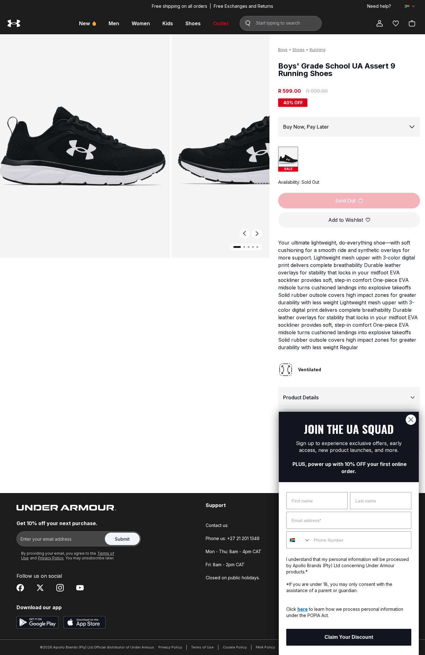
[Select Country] (410, 6)
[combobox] (299, 540)
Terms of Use (202, 647)
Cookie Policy (235, 647)
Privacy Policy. (51, 558)
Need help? (379, 6)
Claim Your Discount (349, 637)
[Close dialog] (410, 419)
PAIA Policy (265, 647)
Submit (122, 539)
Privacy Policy (170, 647)
